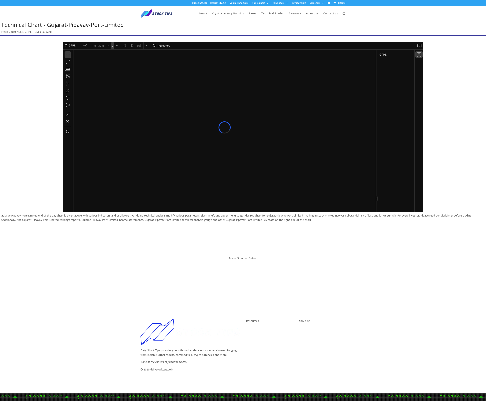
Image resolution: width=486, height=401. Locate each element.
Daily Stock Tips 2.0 (258, 328)
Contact (304, 328)
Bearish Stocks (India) (259, 351)
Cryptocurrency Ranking (228, 13)
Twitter (303, 333)
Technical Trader (272, 13)
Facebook (305, 337)
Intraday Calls (299, 3)
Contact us (330, 13)
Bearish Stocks (218, 3)
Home (203, 13)
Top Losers (278, 3)
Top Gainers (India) (258, 360)
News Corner (254, 333)
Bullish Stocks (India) (259, 346)
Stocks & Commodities (260, 337)
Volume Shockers (239, 3)
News (252, 13)
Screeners (315, 3)
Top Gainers (258, 3)
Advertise (312, 13)
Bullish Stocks (199, 3)
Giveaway (295, 13)
